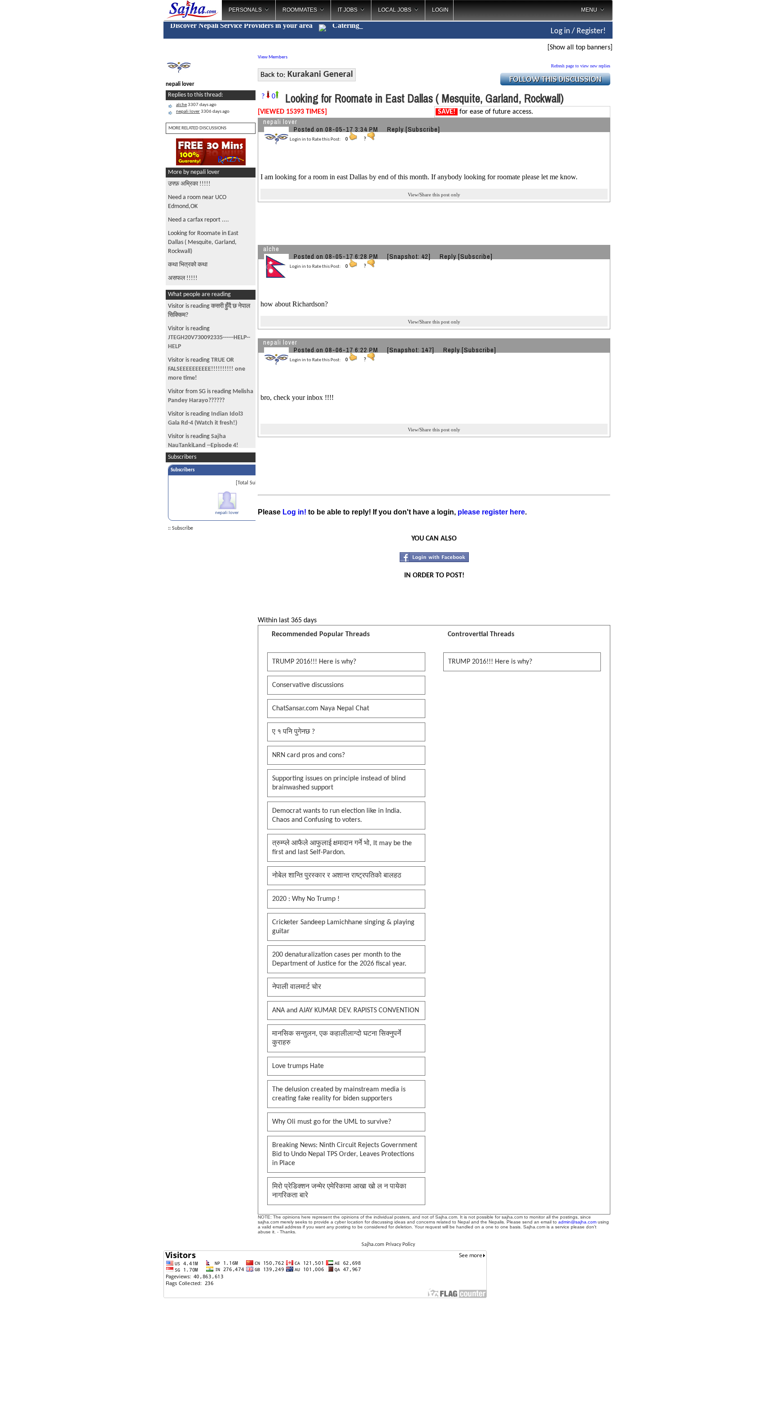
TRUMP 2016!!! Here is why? (314, 661)
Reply (395, 129)
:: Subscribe (180, 528)
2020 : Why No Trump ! (306, 899)
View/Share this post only (434, 194)
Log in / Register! (578, 31)
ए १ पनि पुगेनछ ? (293, 732)
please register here (491, 512)
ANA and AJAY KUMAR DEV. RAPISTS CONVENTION (345, 1010)
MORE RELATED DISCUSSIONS (197, 128)
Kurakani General (320, 74)
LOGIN (440, 10)
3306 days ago (202, 111)
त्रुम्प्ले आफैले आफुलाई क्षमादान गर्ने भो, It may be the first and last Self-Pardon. (342, 848)
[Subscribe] (423, 129)
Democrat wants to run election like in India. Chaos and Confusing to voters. (336, 815)
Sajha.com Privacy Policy (388, 1244)
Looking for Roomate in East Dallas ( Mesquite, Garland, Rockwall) (203, 242)
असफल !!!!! (183, 278)
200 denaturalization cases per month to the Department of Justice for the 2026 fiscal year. (339, 959)
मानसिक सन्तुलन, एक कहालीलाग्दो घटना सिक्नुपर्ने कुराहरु (336, 1038)
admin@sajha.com (577, 1221)
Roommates (299, 10)
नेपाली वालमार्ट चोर (296, 987)
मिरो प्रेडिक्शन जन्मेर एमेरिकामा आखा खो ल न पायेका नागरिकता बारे (339, 1191)
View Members (272, 57)
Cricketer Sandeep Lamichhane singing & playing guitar (343, 927)
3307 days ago (196, 104)
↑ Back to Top (733, 1387)
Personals (245, 10)
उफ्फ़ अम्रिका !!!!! (189, 184)
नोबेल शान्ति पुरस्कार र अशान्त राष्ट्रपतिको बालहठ (336, 875)
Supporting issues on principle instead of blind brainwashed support (339, 783)
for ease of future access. (485, 111)
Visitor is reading (209, 337)
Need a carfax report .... (198, 220)
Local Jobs (394, 10)
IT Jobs (347, 10)
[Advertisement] (650, 144)
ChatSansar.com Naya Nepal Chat (320, 708)
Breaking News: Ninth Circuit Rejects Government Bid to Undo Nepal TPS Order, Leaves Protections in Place (344, 1154)
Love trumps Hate (298, 1066)
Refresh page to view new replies (580, 65)
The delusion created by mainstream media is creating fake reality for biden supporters (339, 1094)
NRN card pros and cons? (308, 755)
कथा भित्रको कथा (187, 264)
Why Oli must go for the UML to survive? (331, 1122)
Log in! (294, 512)
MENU (589, 10)
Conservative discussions (308, 685)
